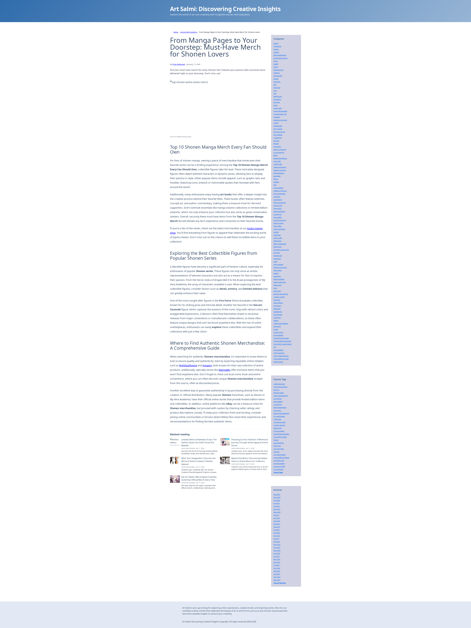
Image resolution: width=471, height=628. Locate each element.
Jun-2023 (277, 565)
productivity (277, 138)
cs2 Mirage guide (279, 422)
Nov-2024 (277, 509)
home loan (277, 446)
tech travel (277, 291)
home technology (279, 194)
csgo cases (277, 410)
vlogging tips (278, 256)
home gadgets (278, 265)
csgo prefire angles (280, 437)
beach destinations (280, 408)
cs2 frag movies (279, 431)
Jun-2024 (277, 503)
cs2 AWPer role (279, 461)
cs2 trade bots (278, 469)
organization (278, 200)
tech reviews (278, 129)
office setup (277, 270)
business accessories (281, 294)
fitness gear (278, 285)
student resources (280, 170)
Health (276, 64)
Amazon (207, 365)
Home (175, 32)
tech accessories (279, 132)
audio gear (277, 276)
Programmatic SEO (280, 114)
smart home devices (280, 387)
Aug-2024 (277, 500)
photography (278, 126)
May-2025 (277, 580)
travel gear (277, 147)
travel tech (277, 318)
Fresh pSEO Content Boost (282, 344)
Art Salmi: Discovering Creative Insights (225, 9)
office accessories (280, 203)
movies (276, 440)
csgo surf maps (279, 449)
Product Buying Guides (281, 338)
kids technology (279, 173)
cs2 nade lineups (279, 416)
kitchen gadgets (279, 279)
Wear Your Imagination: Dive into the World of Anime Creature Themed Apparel (198, 461)
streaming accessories (281, 250)
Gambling (277, 117)
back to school (278, 223)
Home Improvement (280, 58)
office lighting (278, 303)
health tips (277, 235)
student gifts (278, 164)
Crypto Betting (278, 350)
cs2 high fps (278, 405)
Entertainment (278, 70)
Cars (275, 91)
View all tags (278, 472)
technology (277, 99)
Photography (278, 76)
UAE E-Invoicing (279, 353)
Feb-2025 (277, 571)
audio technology (279, 229)
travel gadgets (278, 188)
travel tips (277, 300)
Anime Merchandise (188, 32)
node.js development (281, 396)
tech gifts (277, 253)
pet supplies (278, 217)
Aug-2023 (277, 521)
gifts (275, 185)
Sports (276, 67)
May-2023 (277, 497)
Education (277, 88)
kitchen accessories (280, 267)
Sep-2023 (277, 553)
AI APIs (276, 123)
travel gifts (277, 161)
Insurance (277, 82)
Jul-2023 (276, 515)
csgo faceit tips (279, 443)
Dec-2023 (277, 559)
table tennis (277, 428)
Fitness (276, 43)
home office (278, 226)
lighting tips (277, 247)
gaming (276, 232)
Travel (276, 61)
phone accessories (280, 150)
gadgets (276, 182)
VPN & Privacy (278, 362)
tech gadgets (278, 135)
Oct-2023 (277, 506)
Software (277, 73)
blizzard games (279, 393)
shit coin (276, 390)
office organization (280, 244)
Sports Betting (278, 335)
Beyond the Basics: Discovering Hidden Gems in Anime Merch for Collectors (249, 460)
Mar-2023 (277, 551)
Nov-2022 (277, 562)
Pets (275, 85)
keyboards (277, 309)
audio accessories (280, 282)
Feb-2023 (277, 527)
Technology (277, 46)
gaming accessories (280, 120)
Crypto (276, 329)
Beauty (276, 79)
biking (276, 155)
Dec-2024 (277, 568)
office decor (278, 241)
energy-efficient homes (281, 458)
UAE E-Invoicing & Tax (281, 356)
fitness (276, 179)
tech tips (276, 141)
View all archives (280, 583)
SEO (275, 94)
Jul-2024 (276, 539)
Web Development (280, 55)
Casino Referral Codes (281, 359)
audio (275, 262)
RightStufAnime (188, 365)
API (275, 347)
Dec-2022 (277, 548)
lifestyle (276, 144)
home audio (278, 108)
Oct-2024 (277, 524)
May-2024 (277, 512)
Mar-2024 (277, 545)
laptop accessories (280, 167)
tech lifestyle (278, 315)
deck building (278, 402)
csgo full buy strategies (281, 434)
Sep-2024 (277, 533)
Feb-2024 (277, 542)
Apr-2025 (277, 574)
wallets (276, 321)
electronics (277, 306)
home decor (278, 208)
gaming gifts (278, 238)
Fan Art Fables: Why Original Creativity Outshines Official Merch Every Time (198, 478)
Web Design (278, 96)
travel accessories (280, 220)
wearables (277, 176)
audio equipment (279, 211)
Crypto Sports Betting (281, 323)
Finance (276, 49)
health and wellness (280, 158)
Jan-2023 (277, 556)
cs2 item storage (279, 425)
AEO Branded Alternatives (282, 341)
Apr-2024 (277, 518)
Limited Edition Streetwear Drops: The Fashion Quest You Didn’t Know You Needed (199, 442)
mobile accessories (280, 191)
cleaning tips (278, 206)
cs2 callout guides (280, 455)
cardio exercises (279, 384)
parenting (277, 197)
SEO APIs (277, 102)
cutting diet (277, 419)
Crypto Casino (278, 332)
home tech (277, 326)
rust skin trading (279, 464)
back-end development (281, 413)
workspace (277, 259)
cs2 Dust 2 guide (279, 466)
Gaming (276, 52)
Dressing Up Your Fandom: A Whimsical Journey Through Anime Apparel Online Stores (249, 442)
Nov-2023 (277, 494)
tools (275, 288)
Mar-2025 (277, 577)
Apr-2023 (277, 536)
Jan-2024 (277, 530)
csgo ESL (277, 452)
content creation (279, 297)
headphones (278, 312)
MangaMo (224, 369)
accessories (278, 214)
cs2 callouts (277, 399)
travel (275, 105)
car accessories (279, 152)
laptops (276, 273)
